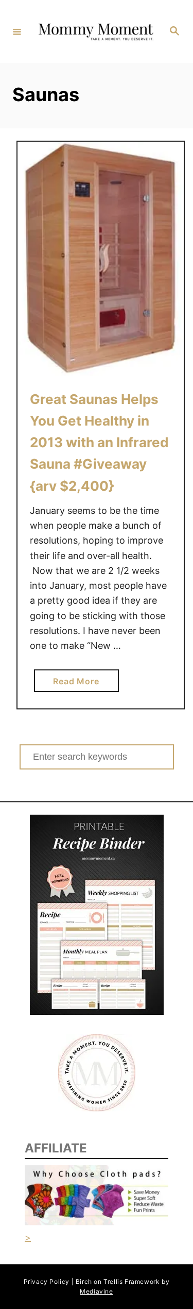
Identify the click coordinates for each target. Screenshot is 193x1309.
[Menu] (17, 31)
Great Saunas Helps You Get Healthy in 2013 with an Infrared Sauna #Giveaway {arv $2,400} (99, 442)
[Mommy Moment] (95, 32)
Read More (79, 684)
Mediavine (96, 1291)
